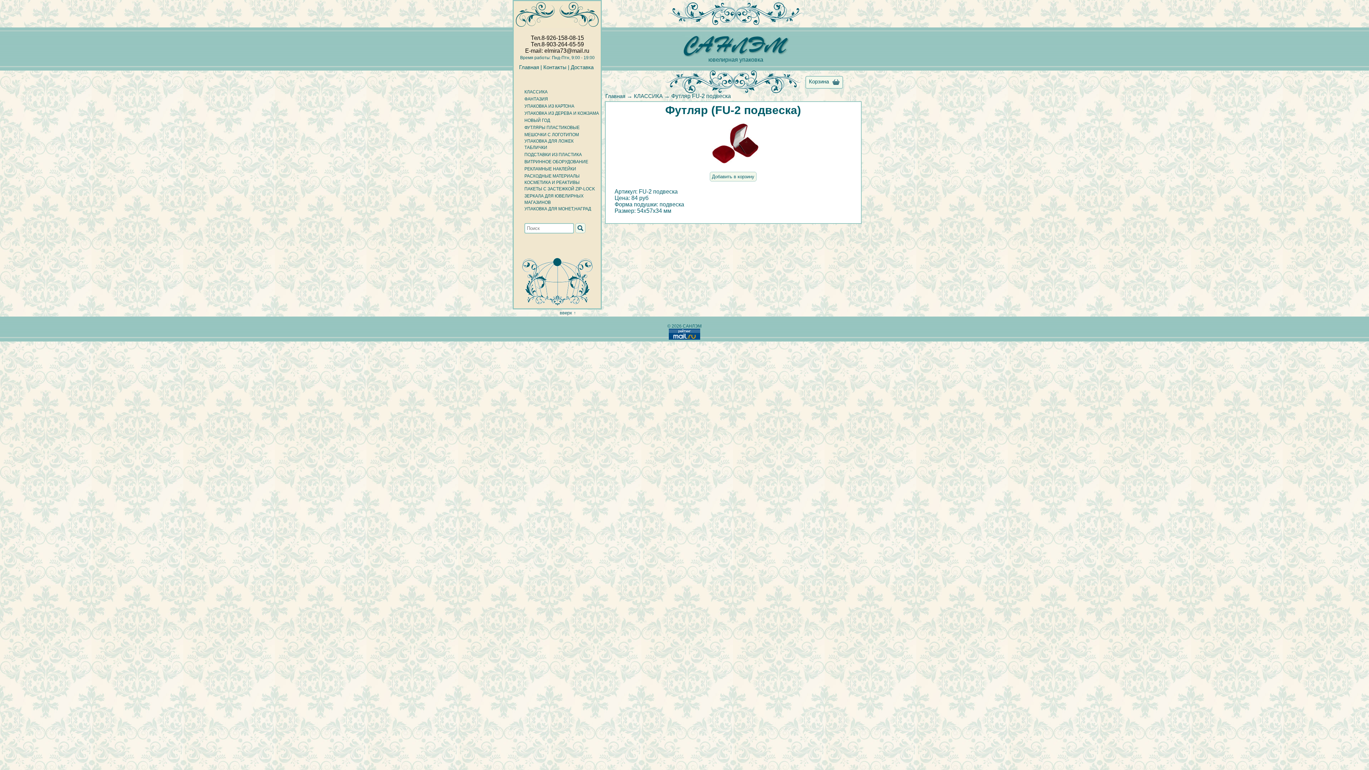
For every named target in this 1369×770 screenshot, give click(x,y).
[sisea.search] (580, 228)
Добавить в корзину (733, 176)
